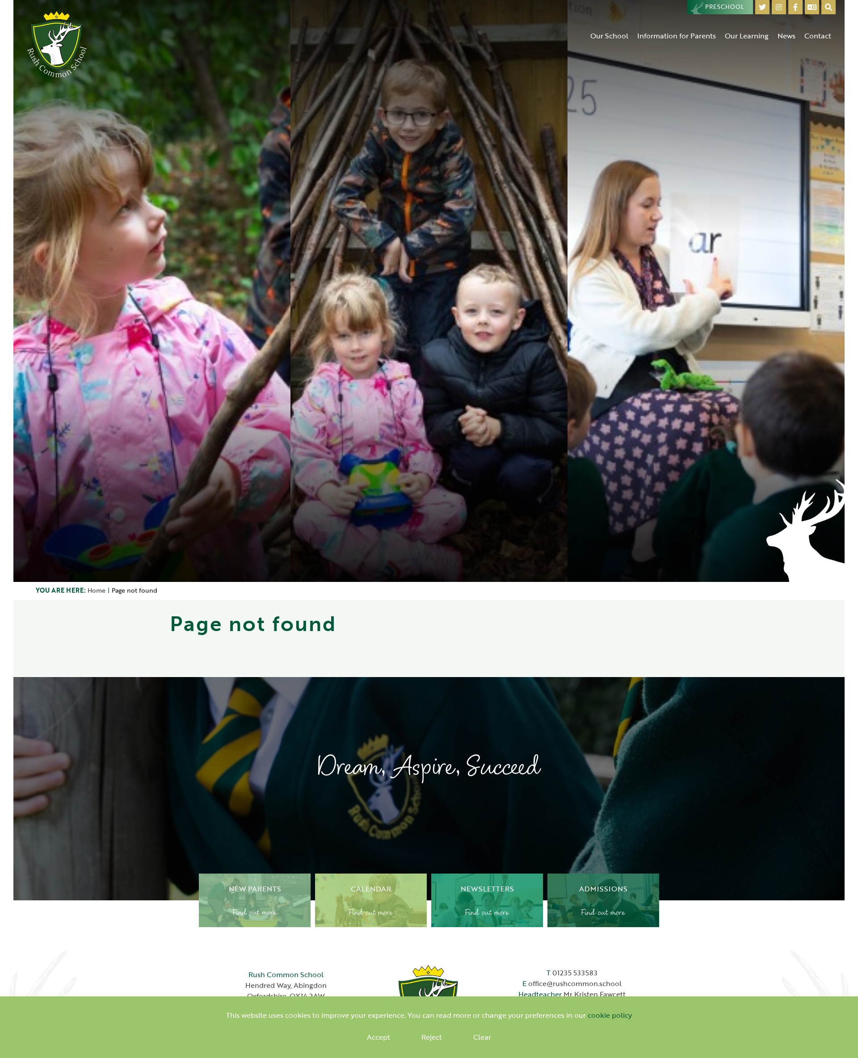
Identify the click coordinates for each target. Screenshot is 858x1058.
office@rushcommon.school (575, 983)
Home (96, 590)
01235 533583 (574, 972)
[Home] (57, 43)
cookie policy (610, 1015)
